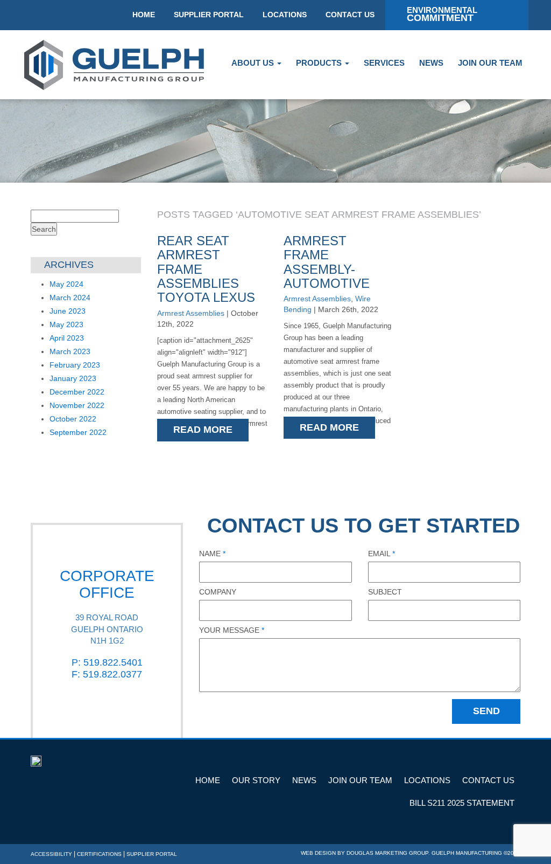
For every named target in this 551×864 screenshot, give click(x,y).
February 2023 (75, 365)
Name (212, 553)
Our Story (256, 780)
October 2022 (73, 418)
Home (207, 780)
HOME (143, 14)
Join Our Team (490, 62)
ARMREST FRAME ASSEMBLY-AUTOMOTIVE (327, 262)
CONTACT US (350, 14)
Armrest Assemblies (190, 313)
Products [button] (320, 62)
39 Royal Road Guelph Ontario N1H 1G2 (107, 629)
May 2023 (66, 324)
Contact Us (488, 780)
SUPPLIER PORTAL (209, 14)
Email (381, 553)
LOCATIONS (285, 14)
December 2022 (77, 392)
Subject (385, 591)
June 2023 (68, 311)
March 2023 (70, 351)
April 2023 (67, 338)
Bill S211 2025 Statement (461, 802)
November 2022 (77, 405)
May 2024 (66, 284)
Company (217, 591)
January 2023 (73, 378)
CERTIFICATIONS (99, 854)
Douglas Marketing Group (387, 853)
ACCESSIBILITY (51, 854)
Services (384, 62)
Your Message (231, 630)
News (431, 62)
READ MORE (202, 429)
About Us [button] (253, 62)
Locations (427, 780)
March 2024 (70, 297)
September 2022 (78, 432)
